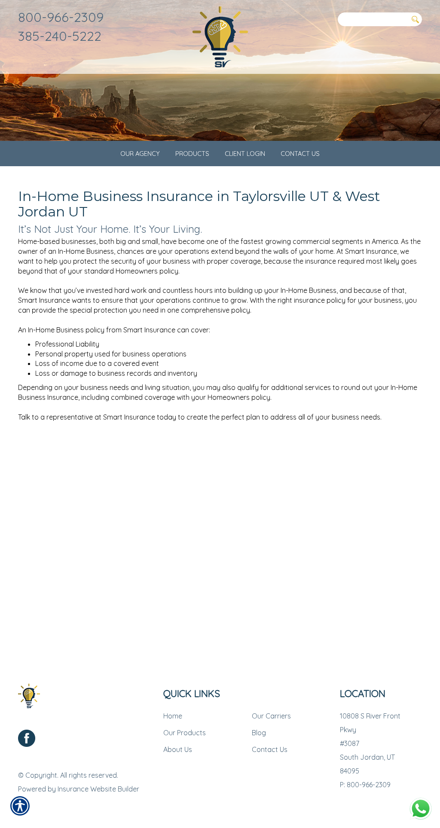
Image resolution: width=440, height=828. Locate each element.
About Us (177, 749)
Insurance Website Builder (98, 789)
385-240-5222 (59, 35)
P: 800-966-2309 (365, 784)
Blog (259, 732)
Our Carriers (271, 716)
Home (172, 716)
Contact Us (269, 749)
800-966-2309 (61, 17)
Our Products (184, 732)
